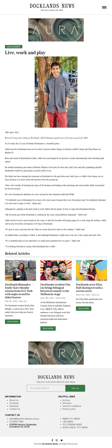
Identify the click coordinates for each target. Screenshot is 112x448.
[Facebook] (52, 440)
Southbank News (72, 425)
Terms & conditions (72, 406)
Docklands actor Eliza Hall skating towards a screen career (89, 288)
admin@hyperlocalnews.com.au (24, 419)
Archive (66, 400)
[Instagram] (57, 440)
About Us (13, 400)
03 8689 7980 (16, 422)
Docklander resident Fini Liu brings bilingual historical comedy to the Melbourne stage (55, 289)
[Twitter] (62, 440)
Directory (67, 403)
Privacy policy (69, 409)
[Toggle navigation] (104, 8)
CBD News (68, 422)
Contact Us (14, 409)
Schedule (14, 403)
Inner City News (71, 419)
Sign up (75, 388)
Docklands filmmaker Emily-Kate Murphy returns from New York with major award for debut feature (19, 291)
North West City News (75, 427)
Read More (12, 322)
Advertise (14, 406)
